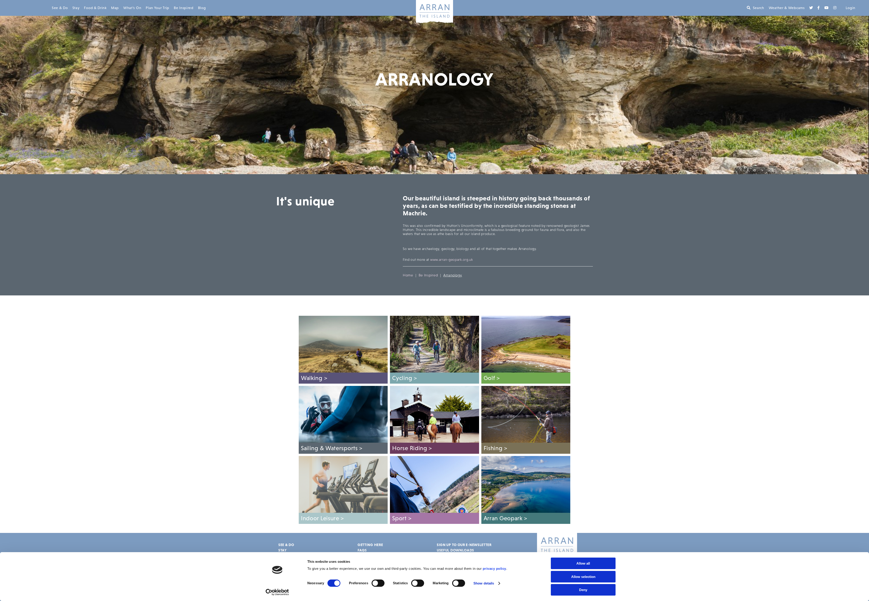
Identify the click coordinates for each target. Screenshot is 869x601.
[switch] (378, 583)
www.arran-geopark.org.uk (451, 259)
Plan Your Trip (157, 8)
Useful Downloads (455, 550)
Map (115, 8)
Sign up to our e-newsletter (464, 545)
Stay (76, 8)
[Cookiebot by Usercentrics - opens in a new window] (277, 592)
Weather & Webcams (787, 8)
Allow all (583, 563)
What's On (132, 8)
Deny (583, 590)
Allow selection (583, 577)
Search (758, 8)
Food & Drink (95, 8)
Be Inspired (183, 8)
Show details (483, 583)
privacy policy (494, 568)
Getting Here (370, 545)
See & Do (60, 8)
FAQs (362, 550)
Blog (202, 8)
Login (851, 8)
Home (408, 275)
